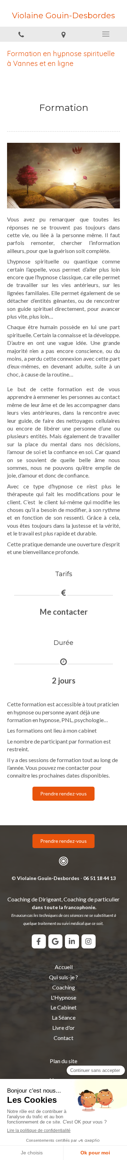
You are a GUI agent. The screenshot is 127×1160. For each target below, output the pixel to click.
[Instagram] (88, 941)
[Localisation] (63, 34)
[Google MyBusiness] (55, 941)
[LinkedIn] (72, 941)
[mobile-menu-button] (106, 34)
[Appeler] (21, 34)
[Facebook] (39, 941)
